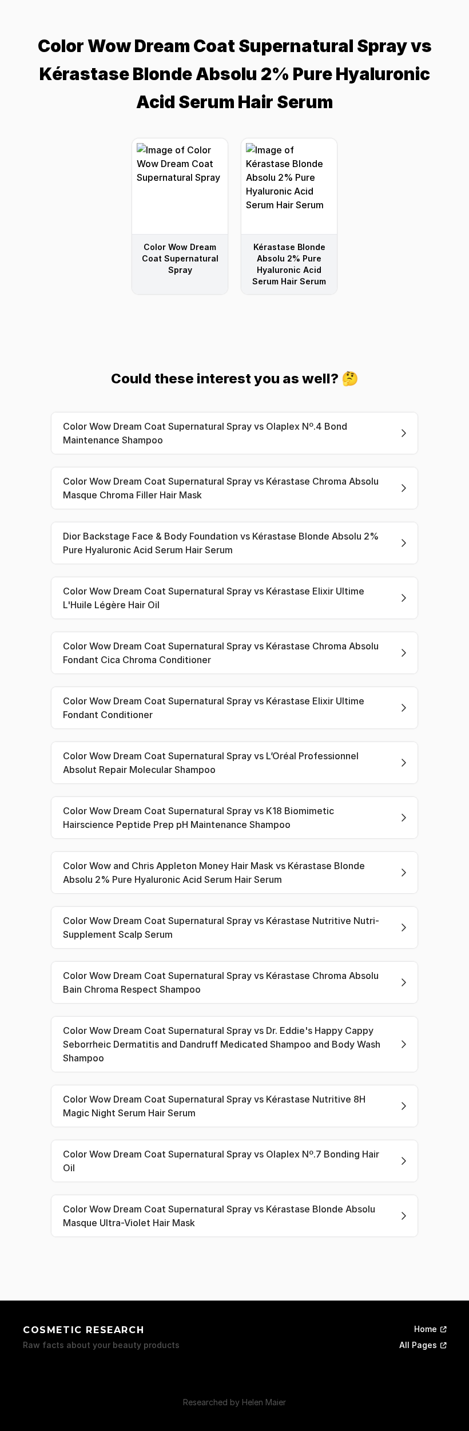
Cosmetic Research (83, 1330)
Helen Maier (264, 1402)
